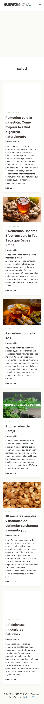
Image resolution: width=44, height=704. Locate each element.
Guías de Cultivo (12, 113)
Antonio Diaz (12, 142)
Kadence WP (29, 697)
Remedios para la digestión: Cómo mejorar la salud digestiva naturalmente (18, 127)
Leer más (10, 188)
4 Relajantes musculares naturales (15, 629)
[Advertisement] (22, 34)
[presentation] (22, 96)
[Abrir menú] (40, 4)
